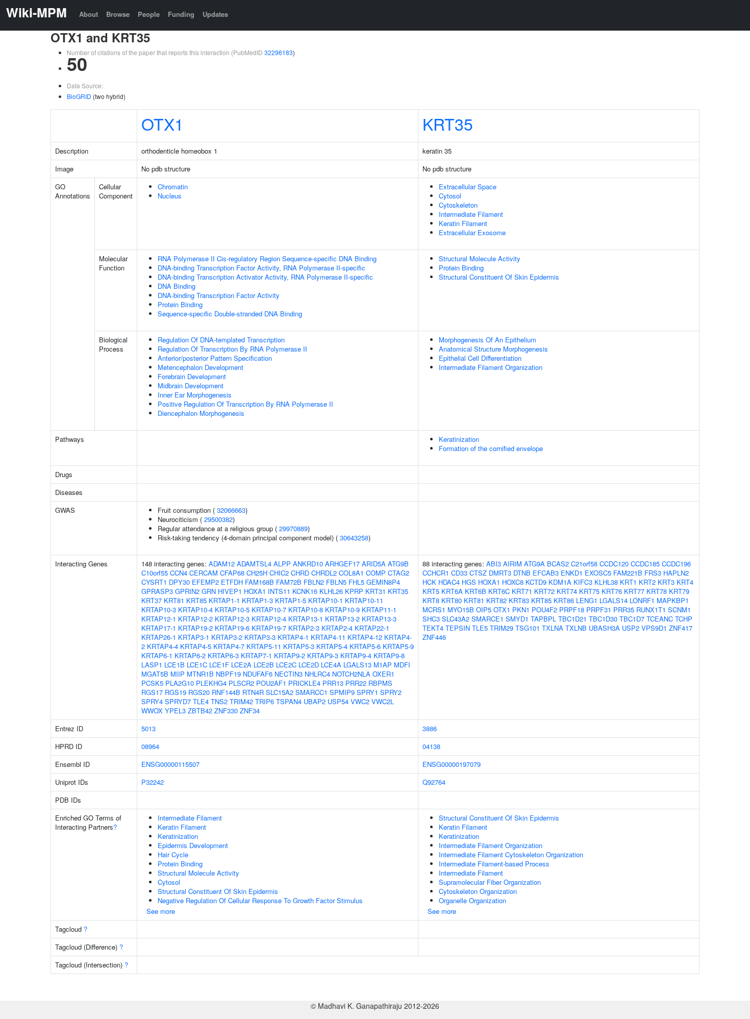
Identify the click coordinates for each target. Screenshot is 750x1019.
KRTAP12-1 (158, 619)
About (88, 14)
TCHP (683, 619)
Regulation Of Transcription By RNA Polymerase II (232, 349)
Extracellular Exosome (472, 232)
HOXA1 (255, 591)
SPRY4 (152, 701)
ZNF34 (250, 710)
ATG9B (398, 563)
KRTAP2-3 (303, 628)
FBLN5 (336, 582)
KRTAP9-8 (389, 655)
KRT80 (451, 600)
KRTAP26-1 (158, 637)
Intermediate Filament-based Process (494, 863)
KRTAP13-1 (305, 619)
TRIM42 (241, 701)
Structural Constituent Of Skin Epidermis (499, 277)
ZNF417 (680, 628)
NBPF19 (228, 674)
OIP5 (483, 609)
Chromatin (173, 186)
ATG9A (534, 563)
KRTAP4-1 (293, 637)
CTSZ (478, 573)
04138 (431, 746)
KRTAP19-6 (232, 628)
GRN (209, 591)
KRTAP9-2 (289, 655)
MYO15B (460, 609)
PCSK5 (152, 683)
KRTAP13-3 (379, 619)
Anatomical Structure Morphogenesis (493, 349)
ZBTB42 (200, 710)
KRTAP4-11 (328, 637)
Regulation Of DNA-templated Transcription (221, 339)
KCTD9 (536, 582)
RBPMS (380, 683)
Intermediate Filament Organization (490, 367)
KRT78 (656, 591)
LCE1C (197, 664)
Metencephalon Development (200, 367)
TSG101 (527, 628)
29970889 (293, 528)
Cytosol (450, 196)
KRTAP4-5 (195, 646)
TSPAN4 (289, 701)
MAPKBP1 (673, 600)
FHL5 (356, 582)
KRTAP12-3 (232, 619)
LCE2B (264, 664)
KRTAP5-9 (398, 646)
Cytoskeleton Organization (478, 891)
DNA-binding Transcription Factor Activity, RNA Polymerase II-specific (261, 267)
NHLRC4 (317, 674)
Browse (118, 14)
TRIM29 (501, 628)
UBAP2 (315, 701)
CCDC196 (676, 563)
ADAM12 (222, 563)
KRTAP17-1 (158, 628)
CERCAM (203, 573)
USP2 (630, 628)
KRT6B (475, 591)
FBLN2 (314, 582)
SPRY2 (391, 692)
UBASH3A (604, 628)
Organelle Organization (472, 900)
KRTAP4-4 (162, 646)
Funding (181, 14)
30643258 (354, 537)
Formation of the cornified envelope (491, 448)
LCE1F (219, 664)
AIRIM (512, 563)
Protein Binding (180, 304)
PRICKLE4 (304, 683)
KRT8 (430, 600)
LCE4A (331, 664)
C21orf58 (584, 563)
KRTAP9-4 (355, 655)
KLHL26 (331, 591)
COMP (376, 573)
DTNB (522, 573)
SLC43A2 (455, 619)
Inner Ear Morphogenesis (195, 395)
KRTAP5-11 (263, 646)
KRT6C (499, 591)
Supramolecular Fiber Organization (490, 882)
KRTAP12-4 (269, 619)
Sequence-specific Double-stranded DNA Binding (230, 313)
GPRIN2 (187, 591)
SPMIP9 (342, 692)
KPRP (354, 591)
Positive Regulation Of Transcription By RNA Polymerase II (245, 404)
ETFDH (232, 582)
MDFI (402, 664)
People (149, 14)
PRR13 (332, 683)
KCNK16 (304, 591)
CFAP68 (232, 573)
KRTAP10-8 (305, 609)
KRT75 (589, 591)
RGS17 (152, 692)
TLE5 (480, 628)
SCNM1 (679, 609)
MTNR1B (200, 674)
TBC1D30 (603, 619)
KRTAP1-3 (257, 600)
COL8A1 (351, 573)
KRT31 (375, 591)
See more (160, 911)
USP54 (338, 701)
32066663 (231, 510)
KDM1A (559, 582)
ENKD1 (572, 573)
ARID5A (374, 563)
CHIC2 (279, 573)
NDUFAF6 (257, 674)
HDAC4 (449, 582)
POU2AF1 (271, 683)
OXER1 (383, 674)
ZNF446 (434, 637)
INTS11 (279, 591)
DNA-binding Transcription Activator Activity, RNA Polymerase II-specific (265, 277)
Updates (215, 14)
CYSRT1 (154, 582)
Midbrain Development (190, 385)
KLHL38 (606, 582)
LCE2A (241, 664)
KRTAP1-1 (224, 600)
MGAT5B (154, 674)
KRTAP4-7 (228, 646)
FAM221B (627, 573)
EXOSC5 (598, 573)
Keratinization (459, 439)
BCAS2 (558, 563)
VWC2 (360, 701)
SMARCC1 (311, 692)
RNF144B (226, 692)
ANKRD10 (308, 563)
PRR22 (355, 683)
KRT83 (519, 600)
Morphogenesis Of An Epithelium (487, 339)
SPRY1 (367, 692)
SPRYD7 (178, 701)
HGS (469, 582)
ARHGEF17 (342, 563)
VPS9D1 (654, 628)
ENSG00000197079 (451, 764)
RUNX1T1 (651, 609)
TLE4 (201, 701)
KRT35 (447, 123)
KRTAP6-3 (223, 655)
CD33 (459, 573)
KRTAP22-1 (372, 628)
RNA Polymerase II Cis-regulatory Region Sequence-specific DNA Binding (267, 258)
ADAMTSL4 (254, 563)
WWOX (152, 710)
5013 (148, 728)
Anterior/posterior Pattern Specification (215, 358)
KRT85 (196, 600)
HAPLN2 (676, 573)
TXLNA (552, 628)
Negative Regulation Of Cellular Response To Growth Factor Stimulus (260, 900)
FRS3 (652, 573)
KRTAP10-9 (342, 609)
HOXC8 (512, 582)
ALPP (282, 563)
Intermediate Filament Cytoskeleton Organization (511, 854)
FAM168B (259, 582)
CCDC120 (614, 563)
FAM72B (289, 582)
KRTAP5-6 (365, 646)
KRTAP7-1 (256, 655)
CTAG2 (398, 573)
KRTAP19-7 (269, 628)
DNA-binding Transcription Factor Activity (219, 295)
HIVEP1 (230, 591)
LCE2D (308, 664)
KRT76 (612, 591)
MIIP (177, 674)
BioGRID (79, 96)
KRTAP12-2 (195, 619)
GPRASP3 (157, 591)
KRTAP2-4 (337, 628)
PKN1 (521, 609)
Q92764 (433, 782)
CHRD (300, 573)
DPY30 (179, 582)
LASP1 (151, 664)
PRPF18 (571, 609)
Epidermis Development (193, 845)
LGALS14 (613, 600)
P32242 (152, 782)
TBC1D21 (572, 619)
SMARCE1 (487, 619)
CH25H (256, 573)
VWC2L (382, 701)
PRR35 (623, 609)
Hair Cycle (173, 854)
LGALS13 (357, 664)
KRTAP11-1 (379, 609)
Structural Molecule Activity (479, 258)
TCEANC (659, 619)
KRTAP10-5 (232, 609)
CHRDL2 (324, 573)
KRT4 (685, 582)
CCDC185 (645, 563)
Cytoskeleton (458, 205)
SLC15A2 (279, 692)
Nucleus (170, 196)
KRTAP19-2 (195, 628)
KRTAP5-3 (298, 646)
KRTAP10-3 (158, 609)
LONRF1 (642, 600)
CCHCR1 (435, 573)
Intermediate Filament (471, 214)
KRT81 (174, 600)
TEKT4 (432, 628)
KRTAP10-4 (195, 609)
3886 (429, 728)
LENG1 (586, 600)
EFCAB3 (546, 573)
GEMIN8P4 (383, 582)
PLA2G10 (179, 683)
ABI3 (493, 563)
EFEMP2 (205, 582)
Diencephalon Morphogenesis (201, 413)
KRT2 (647, 582)
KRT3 (666, 582)
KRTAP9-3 (322, 655)
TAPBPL (543, 619)
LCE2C (286, 664)
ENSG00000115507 (170, 764)
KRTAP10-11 (364, 600)
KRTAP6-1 (156, 655)
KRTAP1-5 (290, 600)
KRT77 (634, 591)
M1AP (382, 664)
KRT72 (544, 591)
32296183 (278, 52)
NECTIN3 (288, 674)
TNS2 (219, 701)
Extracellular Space (467, 186)
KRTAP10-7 (269, 609)
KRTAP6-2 (190, 655)
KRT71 (522, 591)
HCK (429, 582)
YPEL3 (175, 710)
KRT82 (496, 600)
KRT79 (679, 591)
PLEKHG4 (211, 683)
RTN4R (253, 692)
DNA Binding (176, 286)
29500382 (218, 519)
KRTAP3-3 (260, 637)
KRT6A (452, 591)
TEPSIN (457, 628)
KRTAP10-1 (325, 600)
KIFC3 (582, 582)
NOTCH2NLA (351, 674)
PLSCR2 (241, 683)
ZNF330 (226, 710)
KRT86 (564, 600)
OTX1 (162, 123)
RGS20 (199, 692)
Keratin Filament (463, 223)
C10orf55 (154, 573)
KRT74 (567, 591)
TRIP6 (264, 701)
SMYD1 (517, 619)
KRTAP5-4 (331, 646)
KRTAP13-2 (342, 619)
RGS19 (175, 692)
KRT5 (430, 591)
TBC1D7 (631, 619)
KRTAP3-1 (193, 637)
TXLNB (576, 628)
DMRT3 (500, 573)
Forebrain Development (192, 376)
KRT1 (628, 582)
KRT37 (151, 600)
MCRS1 (433, 609)
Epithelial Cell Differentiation (480, 358)
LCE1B (174, 664)
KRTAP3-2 (226, 637)
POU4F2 (544, 609)
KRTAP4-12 (364, 637)
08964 (150, 746)
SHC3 (431, 619)
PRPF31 (598, 609)
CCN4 (178, 573)
